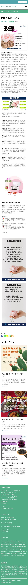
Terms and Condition (6, 499)
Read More (4, 386)
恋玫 (17, 21)
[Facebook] (2, 336)
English (3, 531)
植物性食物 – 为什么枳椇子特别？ (12, 420)
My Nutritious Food (8, 7)
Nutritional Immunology (7, 490)
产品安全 (12, 494)
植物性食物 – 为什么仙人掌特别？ (12, 375)
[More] (12, 336)
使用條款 (14, 499)
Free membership (5, 497)
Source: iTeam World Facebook (7, 507)
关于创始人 (14, 496)
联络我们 (4, 232)
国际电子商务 (16, 526)
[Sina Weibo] (7, 336)
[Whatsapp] (5, 336)
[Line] (10, 336)
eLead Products (5, 492)
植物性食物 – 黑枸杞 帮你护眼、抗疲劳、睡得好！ (13, 464)
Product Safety (5, 494)
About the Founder (6, 496)
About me (3, 503)
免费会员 (13, 497)
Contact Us (4, 523)
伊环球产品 (13, 492)
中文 (7, 531)
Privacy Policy (4, 501)
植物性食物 (11, 21)
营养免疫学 (17, 490)
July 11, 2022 (4, 21)
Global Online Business (7, 526)
